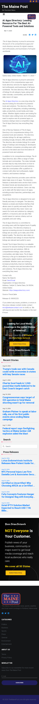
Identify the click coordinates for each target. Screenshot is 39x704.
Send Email (11, 280)
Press (4, 634)
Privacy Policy (7, 658)
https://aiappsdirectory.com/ (19, 290)
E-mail (4, 676)
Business (5, 628)
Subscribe (19, 683)
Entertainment (7, 644)
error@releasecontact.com (12, 307)
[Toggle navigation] (4, 14)
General (4, 637)
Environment (6, 641)
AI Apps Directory (12, 101)
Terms (4, 654)
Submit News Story (19, 344)
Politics (4, 624)
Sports (4, 631)
